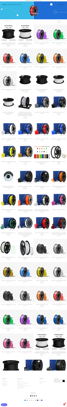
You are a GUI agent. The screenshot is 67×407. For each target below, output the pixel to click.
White (8, 92)
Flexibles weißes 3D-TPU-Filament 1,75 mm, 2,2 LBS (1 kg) (8, 258)
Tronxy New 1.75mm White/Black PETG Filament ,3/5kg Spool (42, 90)
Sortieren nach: (59, 20)
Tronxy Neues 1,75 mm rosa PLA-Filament (58, 209)
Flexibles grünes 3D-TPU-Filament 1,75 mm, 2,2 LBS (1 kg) (8, 233)
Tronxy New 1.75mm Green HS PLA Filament (58, 42)
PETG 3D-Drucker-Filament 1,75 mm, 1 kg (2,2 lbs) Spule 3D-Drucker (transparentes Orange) (25, 210)
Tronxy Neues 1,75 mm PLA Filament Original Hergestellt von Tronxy (42, 162)
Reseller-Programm (4, 384)
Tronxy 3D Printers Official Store (14, 4)
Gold (8, 283)
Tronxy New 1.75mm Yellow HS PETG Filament (42, 281)
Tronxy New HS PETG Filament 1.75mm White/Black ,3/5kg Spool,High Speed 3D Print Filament (42, 353)
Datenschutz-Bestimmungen (21, 387)
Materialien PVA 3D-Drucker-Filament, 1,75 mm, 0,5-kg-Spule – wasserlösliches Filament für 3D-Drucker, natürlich (25, 234)
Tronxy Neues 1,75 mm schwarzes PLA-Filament (58, 113)
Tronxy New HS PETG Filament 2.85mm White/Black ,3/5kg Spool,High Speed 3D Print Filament (58, 353)
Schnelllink (41, 378)
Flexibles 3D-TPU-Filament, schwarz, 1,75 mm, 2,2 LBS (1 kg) (42, 187)
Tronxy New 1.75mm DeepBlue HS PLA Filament (42, 329)
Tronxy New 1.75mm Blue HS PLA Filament (25, 66)
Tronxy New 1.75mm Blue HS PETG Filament (25, 280)
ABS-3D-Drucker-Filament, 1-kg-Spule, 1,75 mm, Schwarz (25, 187)
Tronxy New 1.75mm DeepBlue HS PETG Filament (58, 329)
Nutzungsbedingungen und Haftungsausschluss (23, 385)
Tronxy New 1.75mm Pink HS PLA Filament (8, 351)
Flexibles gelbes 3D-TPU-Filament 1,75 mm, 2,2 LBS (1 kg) (8, 210)
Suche (40, 380)
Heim (3, 20)
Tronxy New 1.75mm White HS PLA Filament (8, 89)
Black (8, 307)
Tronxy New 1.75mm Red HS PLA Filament (8, 66)
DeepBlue (58, 332)
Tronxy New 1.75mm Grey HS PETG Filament (25, 304)
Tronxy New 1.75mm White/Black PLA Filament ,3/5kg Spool (8, 113)
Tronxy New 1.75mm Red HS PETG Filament (59, 304)
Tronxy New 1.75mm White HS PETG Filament (58, 280)
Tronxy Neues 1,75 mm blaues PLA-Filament (59, 138)
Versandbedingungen (20, 384)
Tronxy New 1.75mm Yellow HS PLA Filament (42, 66)
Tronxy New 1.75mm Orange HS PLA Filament (58, 66)
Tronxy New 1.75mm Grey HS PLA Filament (59, 257)
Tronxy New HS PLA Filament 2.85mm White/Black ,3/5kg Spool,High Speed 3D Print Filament (8, 44)
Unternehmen (4, 378)
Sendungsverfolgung (42, 381)
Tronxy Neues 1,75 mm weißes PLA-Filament (8, 138)
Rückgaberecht (19, 388)
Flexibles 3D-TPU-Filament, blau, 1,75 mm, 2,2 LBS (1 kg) (25, 139)
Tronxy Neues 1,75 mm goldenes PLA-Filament (25, 162)
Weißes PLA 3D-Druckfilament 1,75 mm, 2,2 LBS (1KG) (59, 162)
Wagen (63, 4)
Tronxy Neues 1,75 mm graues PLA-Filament (42, 112)
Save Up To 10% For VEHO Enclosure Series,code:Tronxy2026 (33, 0)
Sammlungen (6, 20)
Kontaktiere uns (4, 385)
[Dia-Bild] (8, 33)
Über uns (3, 380)
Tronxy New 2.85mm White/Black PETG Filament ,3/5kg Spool (25, 90)
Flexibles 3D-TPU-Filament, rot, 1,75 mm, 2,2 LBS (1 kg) (42, 233)
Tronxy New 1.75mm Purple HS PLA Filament (42, 42)
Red (58, 307)
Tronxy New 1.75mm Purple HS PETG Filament (25, 329)
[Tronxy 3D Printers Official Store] (4, 4)
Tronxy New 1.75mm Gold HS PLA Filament (8, 280)
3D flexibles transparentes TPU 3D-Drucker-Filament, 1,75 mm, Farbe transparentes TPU (42, 210)
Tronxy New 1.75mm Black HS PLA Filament (42, 257)
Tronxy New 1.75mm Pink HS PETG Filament (25, 351)
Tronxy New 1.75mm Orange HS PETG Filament (42, 305)
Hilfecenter (18, 380)
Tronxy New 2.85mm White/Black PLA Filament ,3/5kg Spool (59, 90)
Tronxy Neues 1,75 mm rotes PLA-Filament (42, 138)
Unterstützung (19, 378)
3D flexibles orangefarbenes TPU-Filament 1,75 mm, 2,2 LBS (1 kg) (58, 187)
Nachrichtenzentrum (5, 381)
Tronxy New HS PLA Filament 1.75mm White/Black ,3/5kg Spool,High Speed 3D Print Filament (25, 44)
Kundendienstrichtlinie (20, 381)
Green (8, 332)
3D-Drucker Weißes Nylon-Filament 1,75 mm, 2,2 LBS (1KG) (25, 258)
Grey (58, 260)
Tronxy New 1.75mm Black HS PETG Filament (8, 304)
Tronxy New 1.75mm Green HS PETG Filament (8, 329)
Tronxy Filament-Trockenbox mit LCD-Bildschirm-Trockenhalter (8, 187)
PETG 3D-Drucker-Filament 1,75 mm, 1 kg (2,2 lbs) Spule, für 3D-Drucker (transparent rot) (58, 233)
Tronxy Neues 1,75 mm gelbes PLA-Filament (8, 161)
